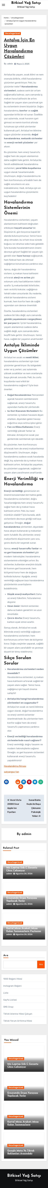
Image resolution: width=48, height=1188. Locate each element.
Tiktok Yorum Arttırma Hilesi (17, 1021)
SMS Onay (8, 1007)
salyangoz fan (11, 771)
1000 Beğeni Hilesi (12, 979)
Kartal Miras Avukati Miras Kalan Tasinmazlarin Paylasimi (23, 1125)
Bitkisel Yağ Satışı (26, 3)
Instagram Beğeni (12, 986)
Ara (5, 955)
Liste (5, 993)
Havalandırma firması (15, 766)
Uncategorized (12, 33)
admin (10, 64)
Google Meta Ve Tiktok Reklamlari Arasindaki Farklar (20, 1154)
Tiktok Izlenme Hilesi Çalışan (17, 1014)
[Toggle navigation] (3, 4)
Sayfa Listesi (10, 1000)
